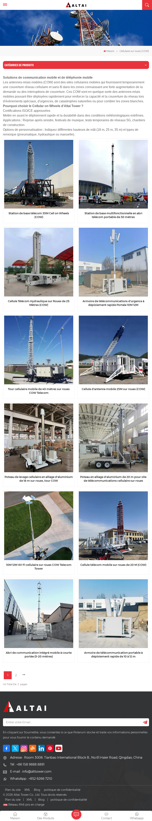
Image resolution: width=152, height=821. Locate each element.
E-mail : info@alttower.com (30, 771)
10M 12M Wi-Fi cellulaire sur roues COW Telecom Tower (38, 566)
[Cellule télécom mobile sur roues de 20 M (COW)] (113, 525)
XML (27, 790)
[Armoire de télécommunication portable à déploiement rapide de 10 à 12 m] (113, 613)
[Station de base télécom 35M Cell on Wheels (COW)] (38, 174)
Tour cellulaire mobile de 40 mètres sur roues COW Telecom (39, 391)
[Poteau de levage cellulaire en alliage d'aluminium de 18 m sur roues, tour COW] (38, 437)
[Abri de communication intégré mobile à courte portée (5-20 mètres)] (38, 613)
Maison (110, 51)
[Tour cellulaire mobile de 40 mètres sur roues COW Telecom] (38, 350)
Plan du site (13, 790)
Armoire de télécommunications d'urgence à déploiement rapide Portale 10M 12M (113, 303)
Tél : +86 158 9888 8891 (27, 764)
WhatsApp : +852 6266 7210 (31, 779)
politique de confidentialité (62, 790)
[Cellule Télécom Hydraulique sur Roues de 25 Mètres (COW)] (38, 262)
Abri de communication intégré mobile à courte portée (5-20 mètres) (39, 654)
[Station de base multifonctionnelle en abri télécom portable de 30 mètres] (113, 174)
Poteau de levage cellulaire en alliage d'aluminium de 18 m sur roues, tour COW (39, 478)
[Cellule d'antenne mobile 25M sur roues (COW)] (113, 350)
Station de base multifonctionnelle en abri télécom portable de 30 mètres (113, 215)
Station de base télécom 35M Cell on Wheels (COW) (39, 215)
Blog (37, 790)
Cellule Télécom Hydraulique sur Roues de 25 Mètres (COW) (38, 303)
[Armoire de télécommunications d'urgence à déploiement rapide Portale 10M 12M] (113, 262)
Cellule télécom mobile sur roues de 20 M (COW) (113, 565)
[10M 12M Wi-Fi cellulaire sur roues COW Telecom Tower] (38, 525)
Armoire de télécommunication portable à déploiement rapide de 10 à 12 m (113, 654)
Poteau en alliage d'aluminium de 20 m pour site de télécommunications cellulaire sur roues (113, 478)
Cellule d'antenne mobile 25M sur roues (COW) (113, 389)
